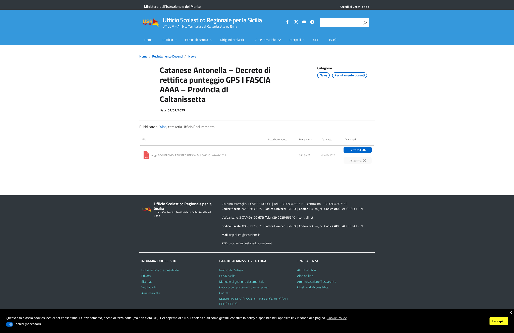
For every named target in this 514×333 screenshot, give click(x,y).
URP (316, 39)
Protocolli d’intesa (231, 270)
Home (148, 39)
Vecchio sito (149, 287)
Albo (163, 127)
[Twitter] (296, 22)
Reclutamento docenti (167, 56)
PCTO (333, 39)
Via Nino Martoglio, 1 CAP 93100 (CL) (246, 203)
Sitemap (146, 281)
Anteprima (356, 160)
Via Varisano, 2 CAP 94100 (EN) (243, 217)
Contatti (224, 293)
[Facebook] (288, 22)
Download (355, 150)
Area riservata (150, 293)
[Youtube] (304, 22)
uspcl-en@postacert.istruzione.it (250, 243)
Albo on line (305, 275)
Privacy (146, 275)
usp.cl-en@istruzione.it (244, 234)
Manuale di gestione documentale (241, 281)
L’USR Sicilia (227, 275)
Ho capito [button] (499, 321)
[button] (9, 324)
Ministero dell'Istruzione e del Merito (172, 6)
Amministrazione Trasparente (316, 281)
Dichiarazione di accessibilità (160, 270)
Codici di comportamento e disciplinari (244, 287)
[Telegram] (312, 22)
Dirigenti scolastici (232, 39)
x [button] (510, 312)
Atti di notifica (306, 270)
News (192, 56)
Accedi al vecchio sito (354, 6)
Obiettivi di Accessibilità (312, 287)
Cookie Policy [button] (337, 318)
